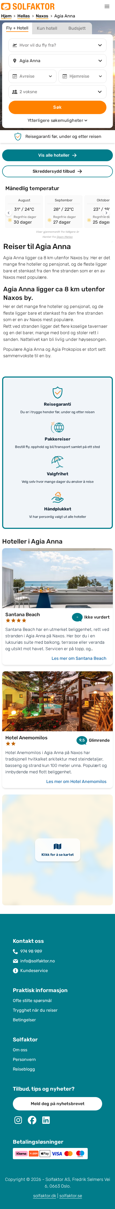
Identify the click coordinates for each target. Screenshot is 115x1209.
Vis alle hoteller (54, 155)
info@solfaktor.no (37, 960)
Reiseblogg (24, 1069)
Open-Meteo (65, 237)
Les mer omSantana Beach (79, 658)
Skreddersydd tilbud (54, 171)
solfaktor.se (70, 1195)
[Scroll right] (106, 213)
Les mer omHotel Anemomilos (76, 781)
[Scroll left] (8, 213)
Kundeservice (34, 970)
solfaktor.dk (44, 1195)
